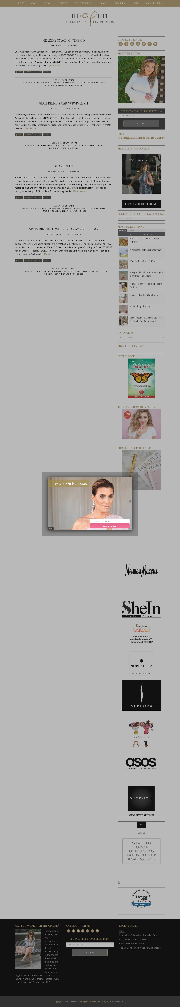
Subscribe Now (110, 525)
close (51, 528)
